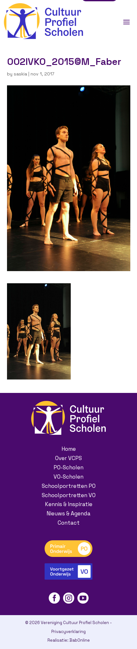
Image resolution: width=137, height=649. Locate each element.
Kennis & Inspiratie (68, 504)
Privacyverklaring (68, 631)
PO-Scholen (68, 467)
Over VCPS (68, 458)
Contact (69, 522)
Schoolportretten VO (69, 495)
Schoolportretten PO (69, 485)
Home (68, 448)
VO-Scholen (68, 476)
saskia (20, 74)
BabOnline (79, 640)
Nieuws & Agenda (68, 513)
